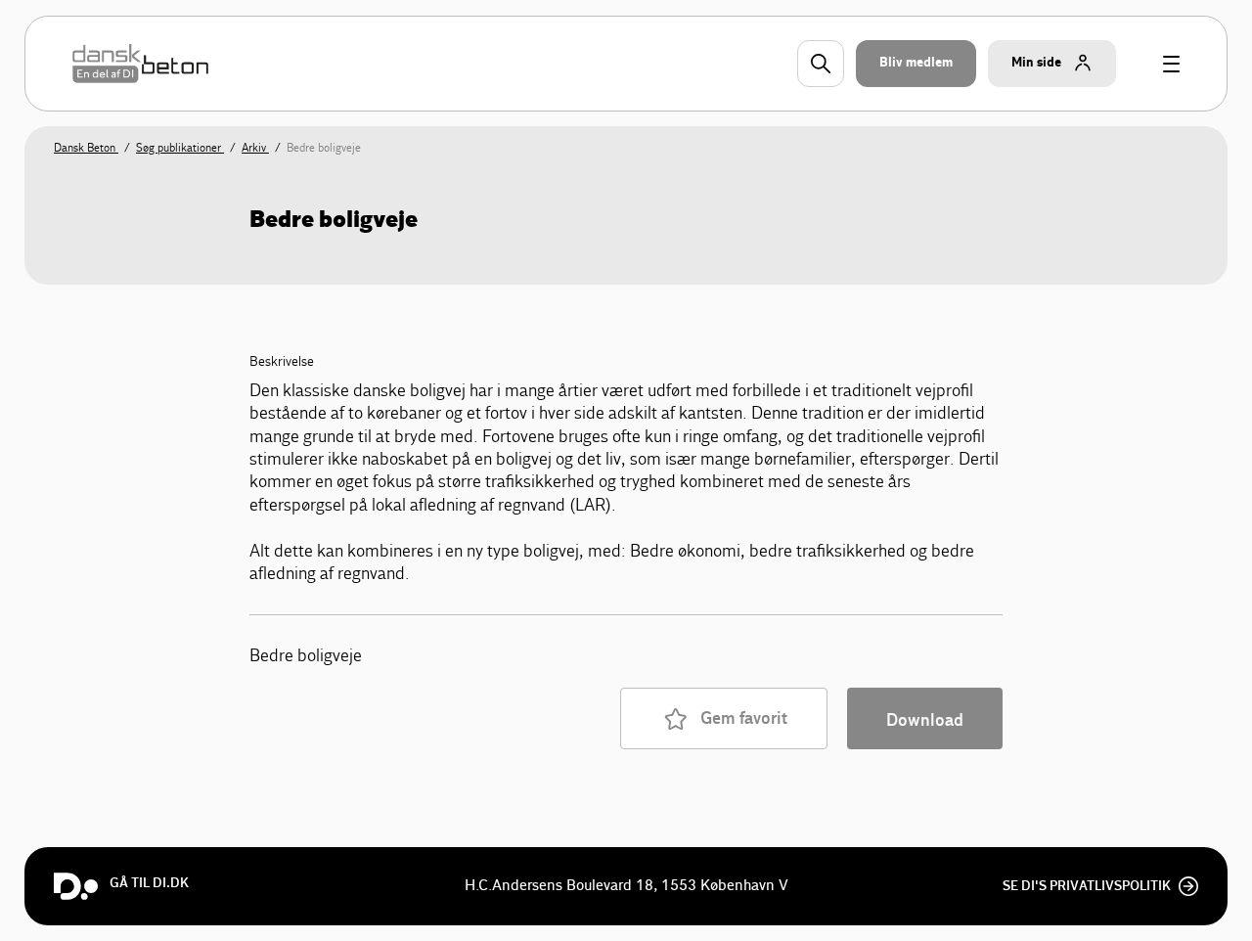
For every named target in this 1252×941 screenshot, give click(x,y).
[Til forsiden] (140, 63)
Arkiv (255, 148)
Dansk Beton (86, 148)
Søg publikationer (180, 148)
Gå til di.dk (149, 883)
